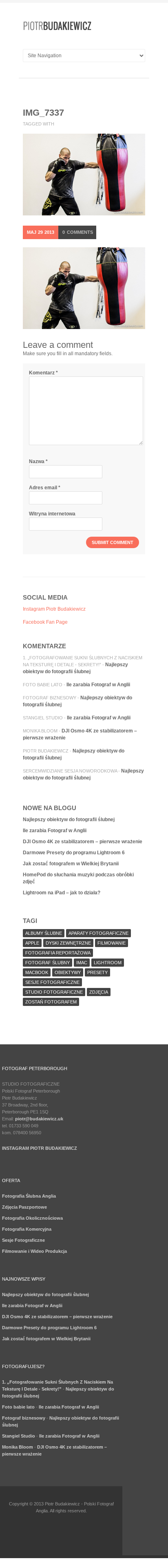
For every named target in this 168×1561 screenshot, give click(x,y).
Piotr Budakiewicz (46, 750)
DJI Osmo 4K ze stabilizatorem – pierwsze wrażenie (82, 841)
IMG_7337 (43, 113)
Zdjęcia (98, 992)
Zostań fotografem (51, 1001)
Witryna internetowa (52, 514)
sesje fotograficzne (52, 982)
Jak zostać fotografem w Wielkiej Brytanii (71, 864)
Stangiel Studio (43, 717)
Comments (77, 232)
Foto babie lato (42, 684)
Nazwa (38, 461)
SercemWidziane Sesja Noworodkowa (70, 770)
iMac (81, 962)
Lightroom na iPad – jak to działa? (61, 893)
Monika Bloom (40, 730)
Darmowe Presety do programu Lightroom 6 (74, 853)
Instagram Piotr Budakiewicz (54, 609)
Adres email (44, 487)
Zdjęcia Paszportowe (24, 1207)
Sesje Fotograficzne (23, 1240)
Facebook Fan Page (45, 622)
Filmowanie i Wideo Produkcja (34, 1251)
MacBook (36, 972)
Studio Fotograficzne (54, 992)
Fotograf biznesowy (49, 697)
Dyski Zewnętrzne (68, 943)
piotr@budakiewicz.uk (39, 1118)
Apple (32, 943)
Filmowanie (111, 943)
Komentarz (43, 373)
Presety (97, 972)
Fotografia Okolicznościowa (32, 1218)
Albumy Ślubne (43, 933)
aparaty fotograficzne (98, 933)
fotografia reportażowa (58, 952)
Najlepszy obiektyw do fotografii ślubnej (69, 819)
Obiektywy (68, 972)
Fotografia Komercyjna (26, 1229)
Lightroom (108, 962)
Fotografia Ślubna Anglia (29, 1196)
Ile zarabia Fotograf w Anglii (98, 685)
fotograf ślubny (47, 962)
